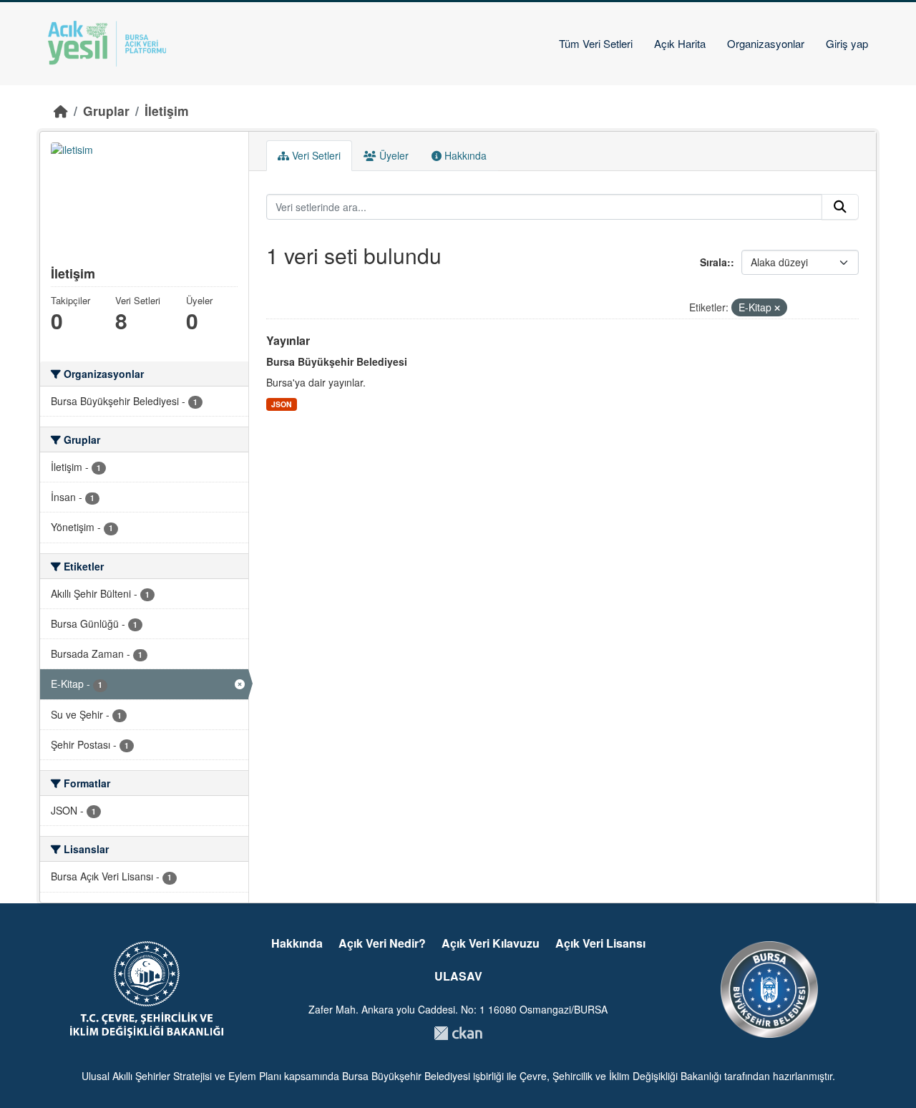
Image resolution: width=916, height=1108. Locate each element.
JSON (281, 404)
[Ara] (840, 207)
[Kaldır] (777, 308)
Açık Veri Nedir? (382, 943)
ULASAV (458, 976)
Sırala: (715, 262)
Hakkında (464, 155)
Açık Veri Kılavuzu (491, 943)
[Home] (61, 111)
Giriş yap (847, 43)
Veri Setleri (315, 155)
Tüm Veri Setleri (596, 43)
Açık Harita (680, 43)
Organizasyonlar (765, 43)
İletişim (167, 111)
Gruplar (106, 111)
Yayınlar (288, 340)
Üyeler (392, 155)
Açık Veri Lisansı (600, 943)
